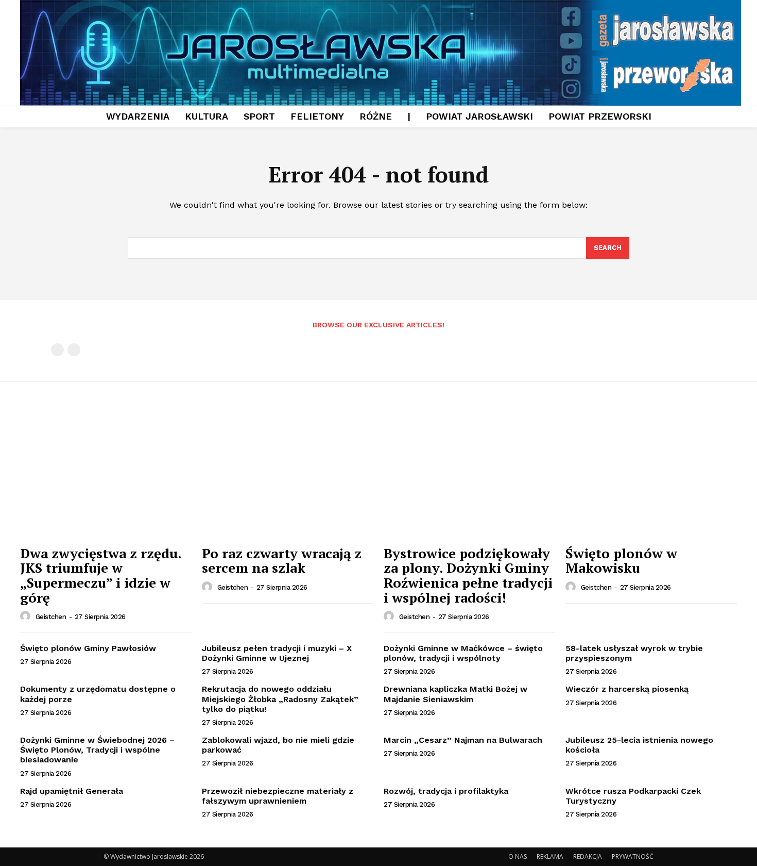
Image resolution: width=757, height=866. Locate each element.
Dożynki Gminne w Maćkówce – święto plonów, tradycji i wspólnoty (463, 653)
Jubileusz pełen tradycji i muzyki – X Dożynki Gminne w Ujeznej (277, 653)
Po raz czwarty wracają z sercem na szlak (282, 560)
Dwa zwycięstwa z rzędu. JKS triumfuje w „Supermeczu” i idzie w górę (101, 575)
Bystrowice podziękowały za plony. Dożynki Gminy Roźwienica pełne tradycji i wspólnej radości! (468, 575)
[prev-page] (57, 349)
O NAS (517, 856)
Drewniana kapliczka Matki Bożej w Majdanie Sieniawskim (455, 694)
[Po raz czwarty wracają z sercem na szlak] (287, 475)
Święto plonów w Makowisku (621, 560)
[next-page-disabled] (73, 349)
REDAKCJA (587, 856)
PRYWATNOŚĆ (632, 856)
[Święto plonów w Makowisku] (651, 475)
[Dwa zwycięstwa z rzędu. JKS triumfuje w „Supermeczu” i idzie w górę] (106, 475)
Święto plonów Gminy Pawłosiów (88, 648)
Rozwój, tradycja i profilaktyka (446, 791)
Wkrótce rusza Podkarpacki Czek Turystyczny (633, 796)
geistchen (51, 617)
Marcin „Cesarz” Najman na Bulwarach (463, 740)
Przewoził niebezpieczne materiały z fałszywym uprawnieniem (277, 796)
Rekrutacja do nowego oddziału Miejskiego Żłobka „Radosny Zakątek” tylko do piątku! (280, 698)
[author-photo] (26, 616)
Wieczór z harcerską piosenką (627, 689)
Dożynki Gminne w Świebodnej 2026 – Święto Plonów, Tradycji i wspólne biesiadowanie (97, 749)
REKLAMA (550, 856)
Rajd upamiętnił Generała (71, 791)
